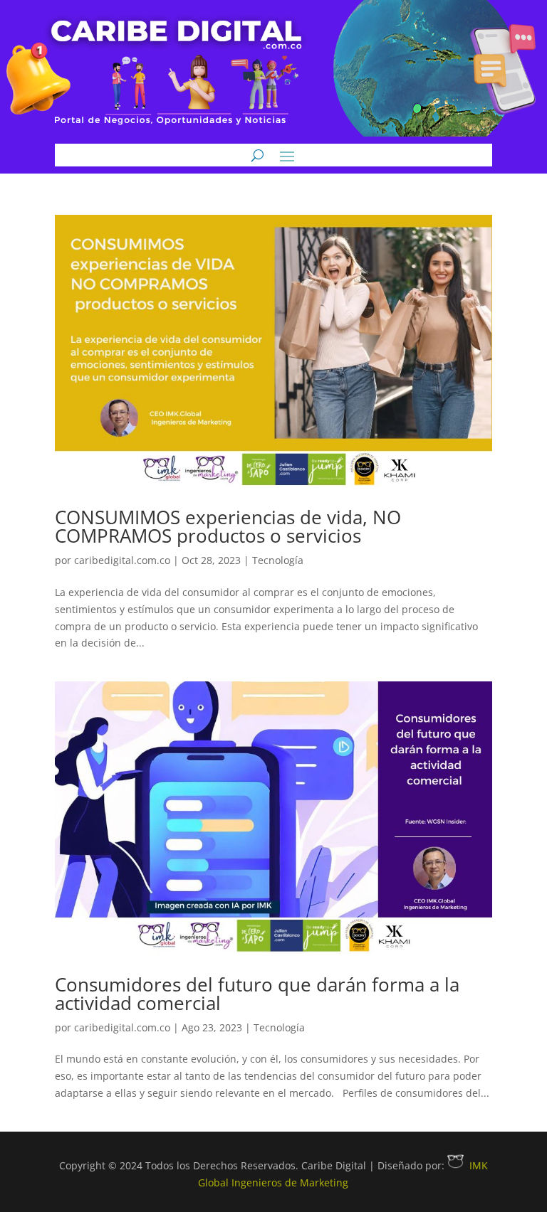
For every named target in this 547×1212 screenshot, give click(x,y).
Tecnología (277, 560)
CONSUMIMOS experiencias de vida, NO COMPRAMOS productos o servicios (228, 526)
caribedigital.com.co (122, 560)
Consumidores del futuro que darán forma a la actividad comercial (257, 994)
